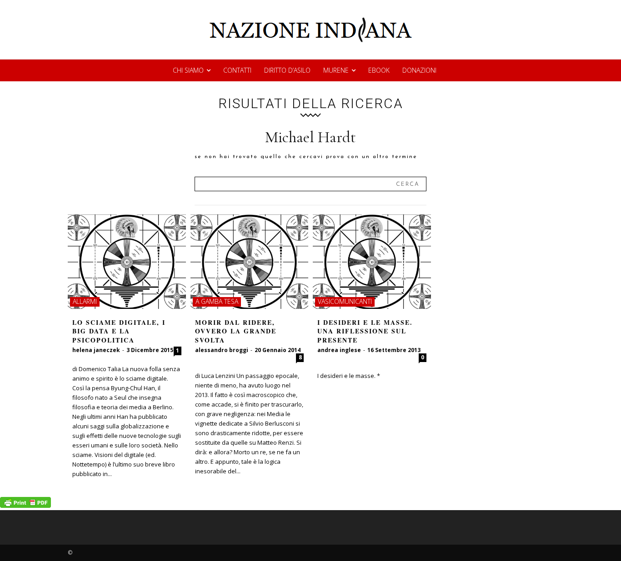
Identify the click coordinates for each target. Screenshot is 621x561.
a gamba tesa (216, 301)
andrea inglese (339, 350)
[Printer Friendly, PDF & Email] (25, 505)
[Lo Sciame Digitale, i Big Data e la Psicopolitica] (127, 261)
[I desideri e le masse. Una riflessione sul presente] (372, 261)
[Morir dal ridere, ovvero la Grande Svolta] (249, 261)
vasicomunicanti (345, 301)
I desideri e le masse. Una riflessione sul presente (365, 331)
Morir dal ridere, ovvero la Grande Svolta (235, 331)
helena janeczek (96, 350)
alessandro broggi (221, 350)
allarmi (85, 301)
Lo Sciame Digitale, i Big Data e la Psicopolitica (118, 331)
